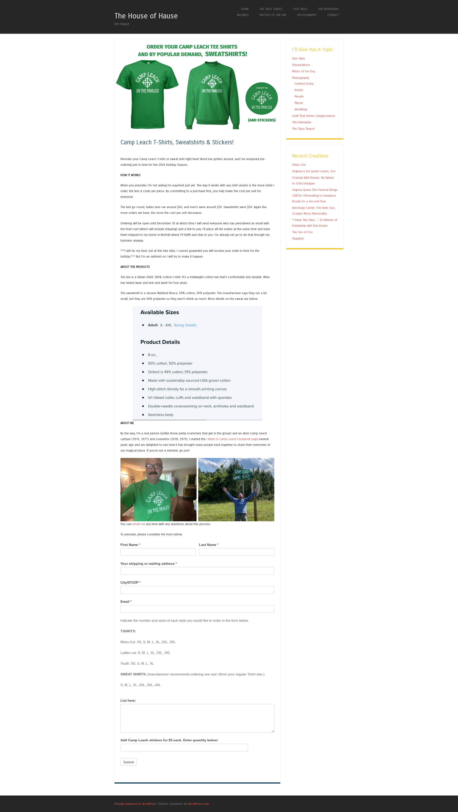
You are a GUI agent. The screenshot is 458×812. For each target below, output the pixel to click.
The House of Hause (146, 16)
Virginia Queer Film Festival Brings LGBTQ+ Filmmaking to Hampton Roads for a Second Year (315, 195)
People (299, 96)
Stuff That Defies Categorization (313, 116)
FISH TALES (300, 9)
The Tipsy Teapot (303, 128)
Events (299, 90)
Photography (300, 78)
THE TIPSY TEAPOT (271, 9)
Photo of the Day (303, 71)
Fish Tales (298, 58)
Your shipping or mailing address (148, 563)
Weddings (301, 109)
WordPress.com (198, 804)
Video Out (299, 165)
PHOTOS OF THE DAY (273, 15)
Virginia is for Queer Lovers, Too (313, 171)
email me (138, 524)
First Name (130, 545)
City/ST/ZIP (130, 582)
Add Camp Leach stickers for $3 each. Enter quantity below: (169, 740)
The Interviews (301, 122)
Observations (301, 65)
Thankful (297, 238)
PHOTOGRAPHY (307, 15)
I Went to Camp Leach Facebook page (232, 439)
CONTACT (333, 15)
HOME (245, 9)
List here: (128, 700)
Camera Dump (304, 83)
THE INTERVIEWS (328, 9)
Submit (128, 762)
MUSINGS (243, 15)
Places (299, 103)
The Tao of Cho (302, 232)
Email (125, 601)
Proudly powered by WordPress (135, 804)
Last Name (208, 545)
